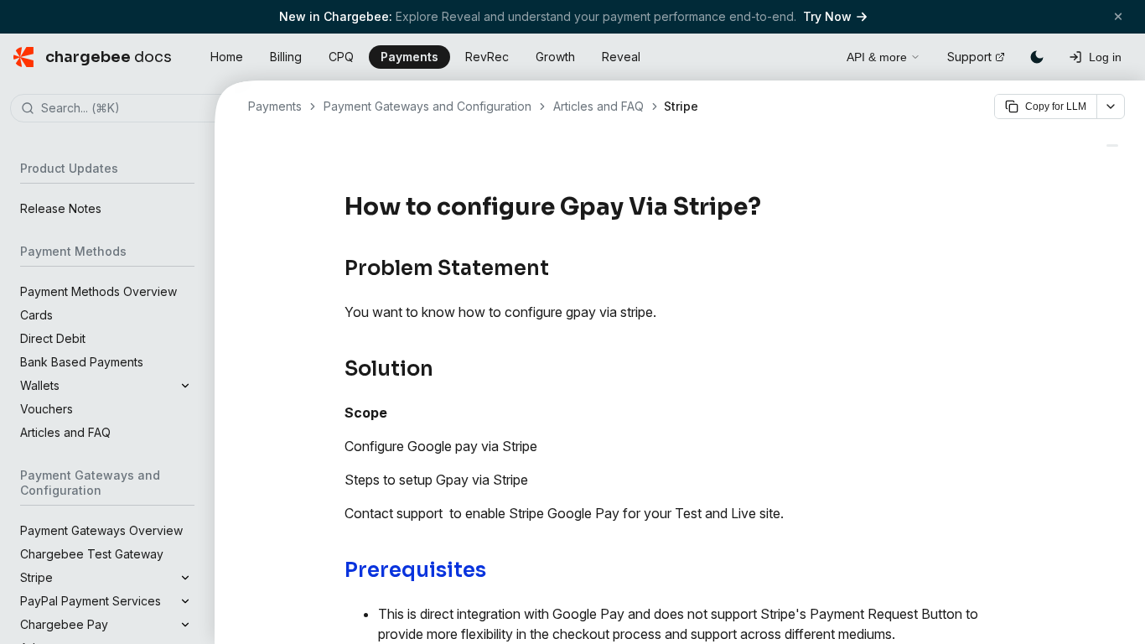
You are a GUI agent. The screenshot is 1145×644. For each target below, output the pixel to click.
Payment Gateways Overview (101, 530)
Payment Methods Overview (98, 291)
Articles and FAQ (65, 432)
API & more (877, 57)
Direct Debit (52, 338)
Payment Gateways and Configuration (427, 106)
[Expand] (185, 386)
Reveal (621, 56)
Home (226, 56)
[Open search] (815, 54)
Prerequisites (415, 570)
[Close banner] (1118, 16)
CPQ (341, 56)
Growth (555, 56)
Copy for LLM (1055, 106)
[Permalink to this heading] (770, 207)
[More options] (1110, 106)
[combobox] (132, 109)
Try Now (827, 16)
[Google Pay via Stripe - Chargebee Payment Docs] (1112, 145)
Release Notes (60, 208)
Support (969, 56)
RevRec (487, 56)
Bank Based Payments (81, 362)
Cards (36, 315)
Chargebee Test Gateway (91, 554)
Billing (286, 56)
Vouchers (46, 409)
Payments (409, 56)
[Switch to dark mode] (1037, 57)
